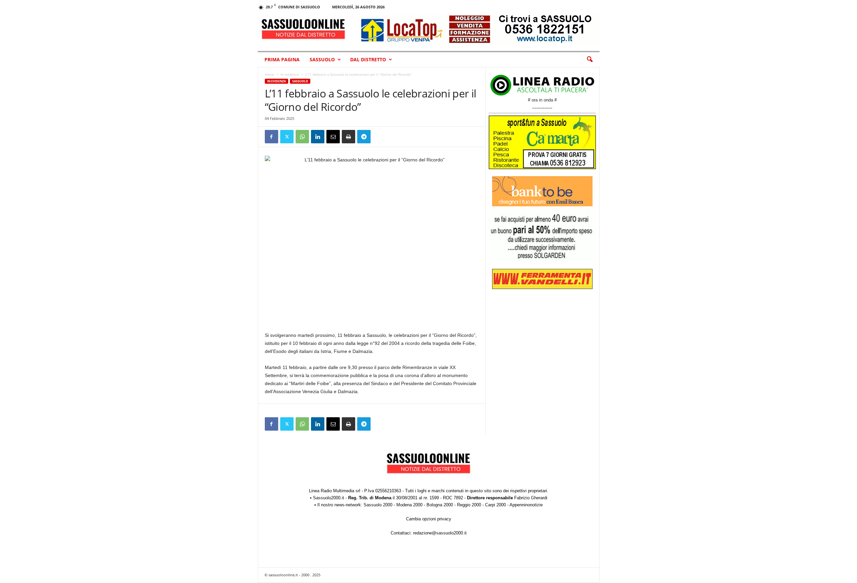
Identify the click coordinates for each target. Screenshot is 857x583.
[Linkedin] (317, 136)
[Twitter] (287, 136)
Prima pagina (282, 59)
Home (269, 74)
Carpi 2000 (495, 504)
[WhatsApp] (302, 136)
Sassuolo (322, 59)
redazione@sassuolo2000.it (440, 532)
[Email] (333, 136)
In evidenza (290, 74)
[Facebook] (271, 136)
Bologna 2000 (439, 504)
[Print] (348, 136)
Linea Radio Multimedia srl (334, 490)
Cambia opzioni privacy (428, 518)
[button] (589, 59)
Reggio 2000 (469, 504)
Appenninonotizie (526, 504)
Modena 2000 (409, 504)
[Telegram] (364, 136)
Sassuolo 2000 (378, 504)
